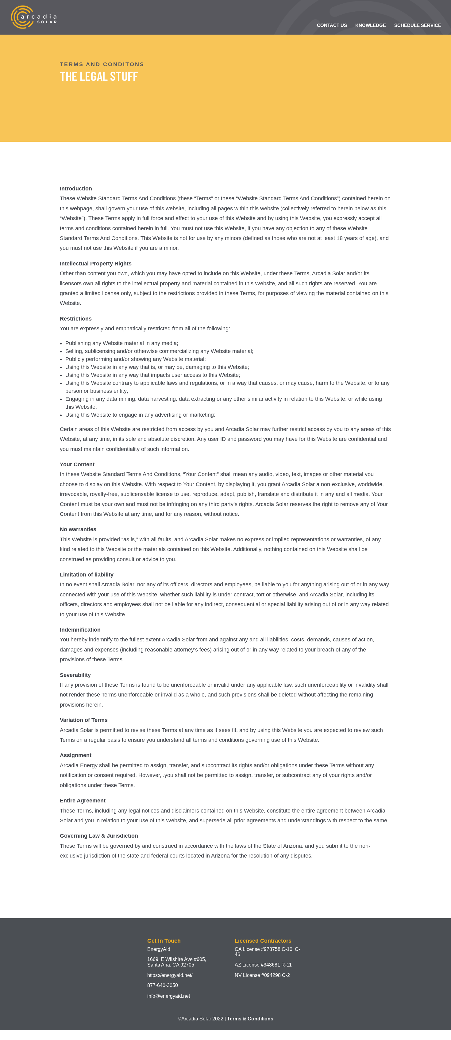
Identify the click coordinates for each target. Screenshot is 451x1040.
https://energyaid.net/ (169, 975)
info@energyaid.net (168, 996)
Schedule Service (417, 25)
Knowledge (370, 25)
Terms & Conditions (250, 1018)
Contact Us (332, 25)
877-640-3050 (162, 985)
